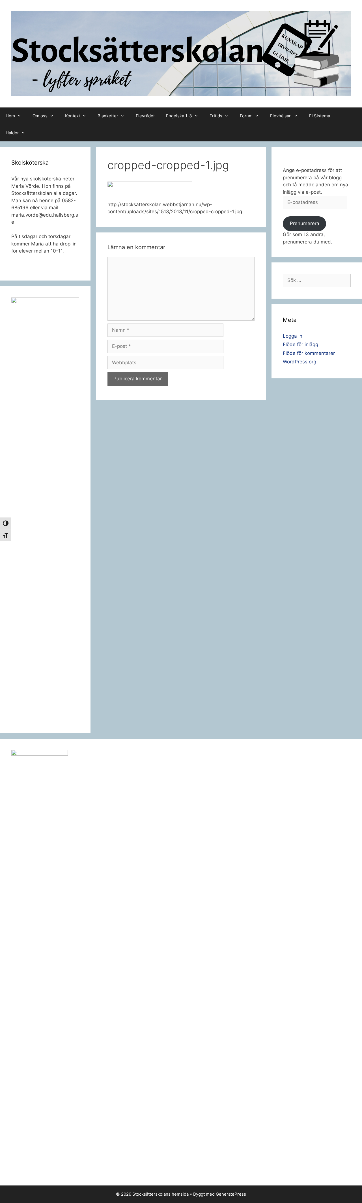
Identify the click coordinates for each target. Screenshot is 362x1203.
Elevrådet (145, 115)
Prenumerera (304, 223)
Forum (246, 115)
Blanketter (108, 115)
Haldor (12, 132)
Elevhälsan (281, 115)
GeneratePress (231, 1194)
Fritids (216, 115)
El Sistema (319, 115)
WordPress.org (299, 362)
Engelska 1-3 (179, 115)
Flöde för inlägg (300, 344)
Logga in (292, 336)
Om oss (40, 115)
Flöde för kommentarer (309, 353)
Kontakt (72, 115)
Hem (10, 115)
